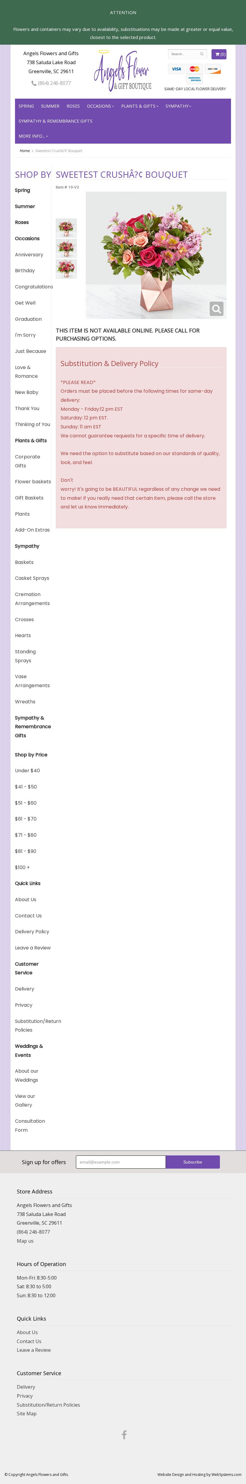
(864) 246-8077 (54, 83)
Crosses (24, 619)
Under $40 (27, 770)
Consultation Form (30, 1126)
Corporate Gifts (27, 461)
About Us (25, 899)
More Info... (32, 136)
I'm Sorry (25, 335)
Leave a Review (33, 947)
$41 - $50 (26, 786)
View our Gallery (25, 1101)
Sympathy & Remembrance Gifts (55, 121)
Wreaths (25, 701)
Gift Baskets (29, 497)
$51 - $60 (26, 803)
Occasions (99, 106)
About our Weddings (26, 1075)
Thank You (27, 408)
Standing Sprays (25, 656)
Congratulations (33, 286)
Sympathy (177, 106)
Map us (25, 1241)
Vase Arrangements (32, 681)
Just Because (30, 351)
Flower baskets (33, 481)
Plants (22, 514)
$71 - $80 (26, 835)
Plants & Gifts (138, 106)
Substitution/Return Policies (33, 1026)
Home (25, 150)
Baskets (24, 562)
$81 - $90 (25, 851)
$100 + (22, 867)
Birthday (25, 270)
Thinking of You (32, 424)
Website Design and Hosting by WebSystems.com (200, 1474)
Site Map (27, 1413)
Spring (26, 106)
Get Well (25, 302)
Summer (50, 106)
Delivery (24, 988)
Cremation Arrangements (32, 599)
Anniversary (29, 254)
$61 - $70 (26, 818)
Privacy (23, 1005)
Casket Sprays (32, 578)
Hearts (23, 635)
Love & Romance (26, 372)
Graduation (28, 319)
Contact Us (28, 915)
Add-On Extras (32, 529)
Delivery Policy (32, 931)
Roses (73, 106)
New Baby (26, 392)
